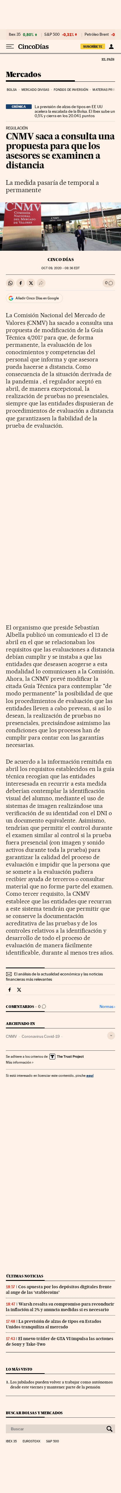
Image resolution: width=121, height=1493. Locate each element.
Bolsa (12, 90)
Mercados (23, 75)
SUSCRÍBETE (92, 47)
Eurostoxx (31, 1441)
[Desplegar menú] (10, 47)
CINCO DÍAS (61, 259)
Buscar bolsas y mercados (34, 1413)
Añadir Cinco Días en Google (37, 298)
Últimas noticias (24, 1276)
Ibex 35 (15, 35)
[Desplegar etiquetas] (111, 1036)
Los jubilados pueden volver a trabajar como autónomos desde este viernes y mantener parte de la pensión (61, 1384)
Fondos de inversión (71, 90)
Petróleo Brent (97, 35)
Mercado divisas (35, 90)
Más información (18, 1062)
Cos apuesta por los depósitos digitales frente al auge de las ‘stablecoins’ (59, 1289)
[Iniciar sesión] (111, 46)
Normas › (107, 1006)
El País (107, 59)
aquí (89, 1075)
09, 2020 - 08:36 (60, 268)
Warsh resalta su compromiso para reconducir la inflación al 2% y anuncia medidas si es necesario (60, 1306)
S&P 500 (52, 35)
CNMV (11, 1036)
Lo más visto (19, 1369)
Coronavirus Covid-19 (41, 1036)
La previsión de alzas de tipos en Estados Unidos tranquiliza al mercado (53, 1324)
